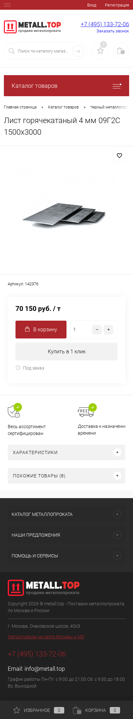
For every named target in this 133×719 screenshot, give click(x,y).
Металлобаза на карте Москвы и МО (46, 636)
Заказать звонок (113, 31)
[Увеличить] (66, 211)
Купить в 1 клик (67, 351)
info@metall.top (45, 668)
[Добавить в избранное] (119, 156)
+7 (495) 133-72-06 (105, 24)
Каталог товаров (34, 85)
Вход (91, 5)
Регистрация (117, 5)
